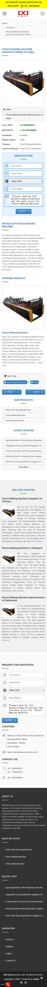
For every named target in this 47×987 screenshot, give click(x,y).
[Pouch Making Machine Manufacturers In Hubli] (23, 80)
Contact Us (11, 960)
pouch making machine (16, 382)
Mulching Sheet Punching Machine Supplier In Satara (25, 456)
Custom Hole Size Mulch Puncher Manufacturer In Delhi (25, 451)
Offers (8, 109)
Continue (38, 541)
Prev (10, 392)
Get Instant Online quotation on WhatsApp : (23, 4)
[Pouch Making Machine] (23, 307)
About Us (10, 939)
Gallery (9, 953)
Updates (10, 28)
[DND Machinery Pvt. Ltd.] (23, 13)
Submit (22, 211)
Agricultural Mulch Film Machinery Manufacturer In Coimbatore (25, 440)
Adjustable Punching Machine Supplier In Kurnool (25, 446)
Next (37, 392)
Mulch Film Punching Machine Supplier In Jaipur (25, 462)
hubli (36, 382)
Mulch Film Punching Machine (18, 410)
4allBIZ (36, 979)
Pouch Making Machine (15, 332)
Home (4, 23)
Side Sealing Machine (15, 420)
